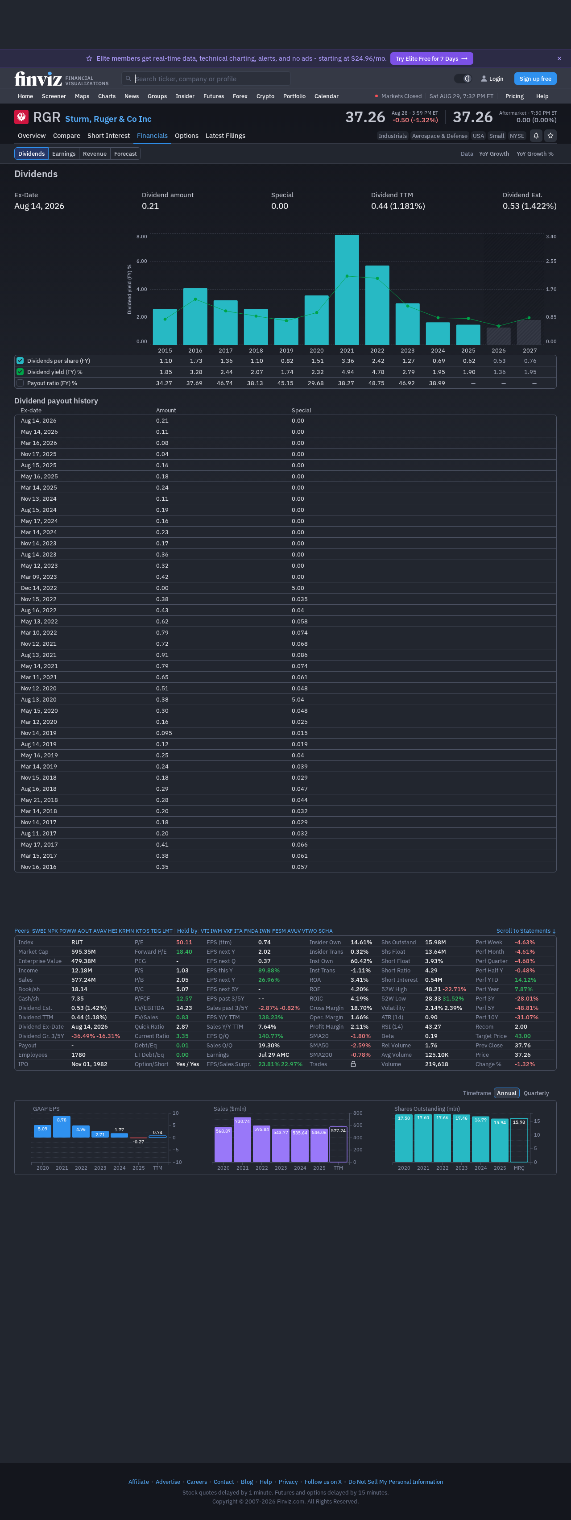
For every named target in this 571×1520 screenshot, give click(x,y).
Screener (54, 96)
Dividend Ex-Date (41, 1026)
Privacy (288, 1481)
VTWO (309, 930)
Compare (66, 135)
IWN (265, 930)
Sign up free (535, 78)
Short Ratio (395, 970)
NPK (52, 930)
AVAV (100, 930)
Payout (27, 1045)
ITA (238, 930)
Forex (240, 96)
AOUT (85, 930)
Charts (107, 96)
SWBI (39, 930)
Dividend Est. (35, 1007)
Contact (224, 1481)
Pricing (514, 96)
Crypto (265, 96)
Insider (185, 96)
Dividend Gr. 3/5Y (41, 1035)
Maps (82, 96)
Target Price (491, 1035)
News (131, 96)
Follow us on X (323, 1481)
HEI (112, 930)
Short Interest (108, 135)
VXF (228, 930)
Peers (21, 930)
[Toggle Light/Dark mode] (463, 78)
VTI (205, 930)
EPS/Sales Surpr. (229, 1063)
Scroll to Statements (523, 930)
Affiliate (138, 1481)
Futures (213, 96)
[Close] (559, 58)
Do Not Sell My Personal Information (395, 1481)
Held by (187, 930)
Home (25, 96)
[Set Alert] (536, 135)
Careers (197, 1481)
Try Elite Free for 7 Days (427, 58)
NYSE (517, 135)
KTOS (142, 930)
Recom (484, 1026)
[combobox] (206, 78)
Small (497, 135)
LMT (167, 930)
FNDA (251, 930)
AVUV (294, 930)
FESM (279, 930)
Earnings (218, 1054)
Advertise (168, 1481)
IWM (216, 930)
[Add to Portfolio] (550, 135)
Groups (157, 96)
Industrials (393, 135)
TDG (156, 930)
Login (496, 78)
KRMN (126, 930)
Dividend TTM (36, 1017)
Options (187, 135)
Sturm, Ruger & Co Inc (108, 118)
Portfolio (294, 96)
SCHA (326, 930)
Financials (152, 135)
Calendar (326, 96)
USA (478, 135)
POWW (67, 930)
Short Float (395, 960)
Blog (247, 1481)
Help (542, 96)
